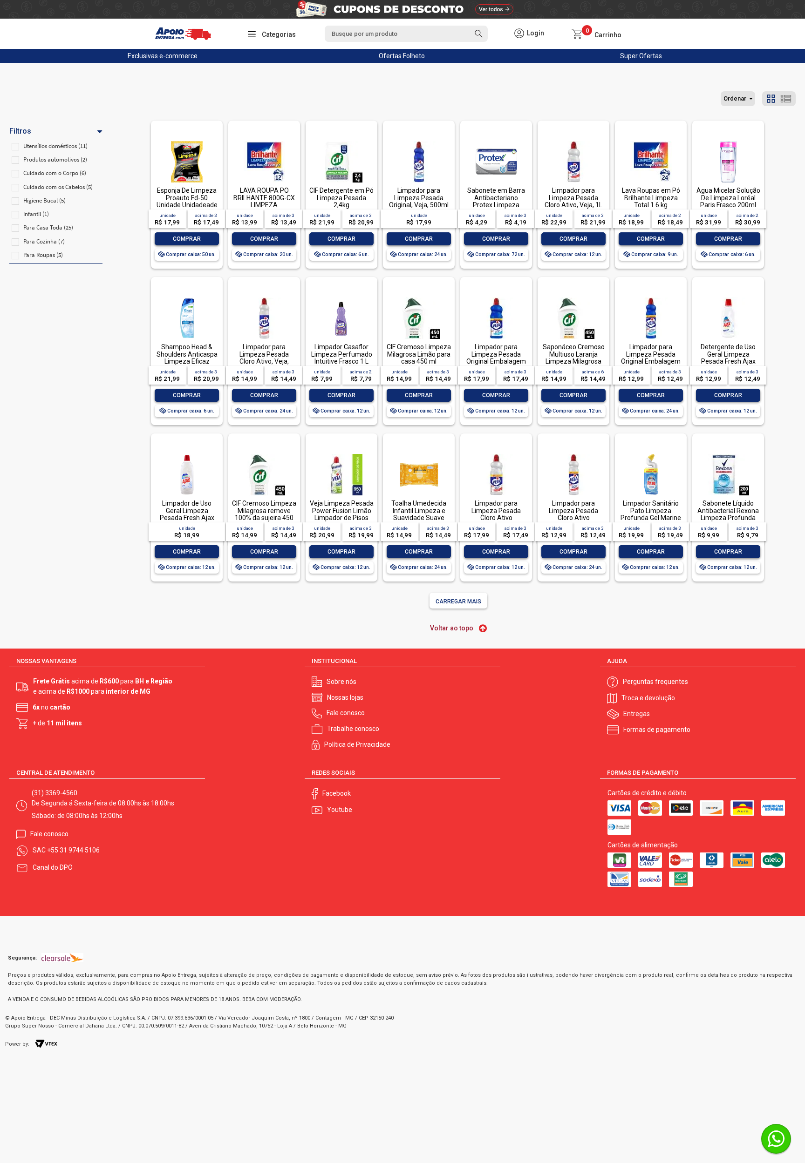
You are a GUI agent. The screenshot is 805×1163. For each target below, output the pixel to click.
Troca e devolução (648, 698)
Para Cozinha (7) (44, 241)
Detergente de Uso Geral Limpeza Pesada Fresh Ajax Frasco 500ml (728, 357)
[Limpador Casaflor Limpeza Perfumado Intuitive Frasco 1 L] (341, 298)
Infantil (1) (36, 214)
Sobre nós (341, 681)
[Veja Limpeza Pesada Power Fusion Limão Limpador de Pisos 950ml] (341, 454)
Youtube (339, 809)
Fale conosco (346, 713)
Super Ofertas (641, 56)
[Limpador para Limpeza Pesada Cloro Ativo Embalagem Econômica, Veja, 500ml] (573, 454)
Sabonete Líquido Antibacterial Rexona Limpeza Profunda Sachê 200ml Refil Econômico (728, 518)
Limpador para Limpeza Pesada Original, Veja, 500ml (419, 198)
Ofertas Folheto (402, 56)
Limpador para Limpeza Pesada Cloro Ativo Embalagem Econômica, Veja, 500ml (574, 521)
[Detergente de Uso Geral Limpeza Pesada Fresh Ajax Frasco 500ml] (728, 298)
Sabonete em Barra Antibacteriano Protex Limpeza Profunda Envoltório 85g (496, 205)
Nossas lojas (345, 697)
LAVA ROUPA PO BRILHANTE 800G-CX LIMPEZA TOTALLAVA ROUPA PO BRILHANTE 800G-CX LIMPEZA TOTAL (264, 208)
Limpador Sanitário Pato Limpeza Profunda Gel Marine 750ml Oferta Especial (651, 518)
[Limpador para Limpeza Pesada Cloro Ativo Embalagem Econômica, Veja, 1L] (496, 454)
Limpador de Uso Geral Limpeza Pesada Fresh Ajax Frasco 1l (187, 514)
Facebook (336, 793)
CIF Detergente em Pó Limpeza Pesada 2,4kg (341, 198)
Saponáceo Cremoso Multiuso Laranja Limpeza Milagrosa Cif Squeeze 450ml (574, 357)
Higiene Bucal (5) (44, 200)
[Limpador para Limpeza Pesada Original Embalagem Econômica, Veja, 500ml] (650, 298)
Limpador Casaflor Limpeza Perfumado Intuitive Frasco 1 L (341, 354)
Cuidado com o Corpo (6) (54, 173)
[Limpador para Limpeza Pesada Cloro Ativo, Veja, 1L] (573, 141)
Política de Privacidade (357, 744)
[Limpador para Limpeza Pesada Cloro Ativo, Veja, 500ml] (264, 298)
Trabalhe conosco (353, 728)
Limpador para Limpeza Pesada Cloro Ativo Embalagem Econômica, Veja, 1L (496, 518)
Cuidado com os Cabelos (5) (58, 187)
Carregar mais (458, 601)
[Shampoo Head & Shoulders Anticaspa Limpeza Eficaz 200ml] (186, 298)
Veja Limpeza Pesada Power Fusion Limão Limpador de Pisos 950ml (342, 514)
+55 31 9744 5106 (73, 850)
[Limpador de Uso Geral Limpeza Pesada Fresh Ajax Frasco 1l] (186, 454)
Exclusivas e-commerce (163, 56)
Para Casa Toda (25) (48, 227)
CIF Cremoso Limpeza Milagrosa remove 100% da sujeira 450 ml (264, 514)
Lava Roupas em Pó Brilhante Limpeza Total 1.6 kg (651, 198)
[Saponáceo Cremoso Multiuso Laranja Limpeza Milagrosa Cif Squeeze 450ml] (573, 298)
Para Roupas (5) (43, 255)
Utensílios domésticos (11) (55, 146)
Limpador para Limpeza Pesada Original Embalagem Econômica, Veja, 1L (496, 357)
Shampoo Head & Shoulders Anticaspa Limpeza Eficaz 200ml (187, 357)
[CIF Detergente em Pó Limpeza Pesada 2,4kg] (341, 141)
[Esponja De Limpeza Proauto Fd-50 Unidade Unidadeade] (186, 141)
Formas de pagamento (656, 729)
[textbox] (406, 34)
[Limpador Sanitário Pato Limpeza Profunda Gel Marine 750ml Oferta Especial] (650, 454)
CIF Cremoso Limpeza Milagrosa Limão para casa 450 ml (419, 354)
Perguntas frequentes (655, 681)
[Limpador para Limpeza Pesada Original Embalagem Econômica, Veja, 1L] (496, 298)
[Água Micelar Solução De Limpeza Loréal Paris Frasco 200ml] (728, 141)
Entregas (636, 713)
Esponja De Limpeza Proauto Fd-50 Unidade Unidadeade (187, 198)
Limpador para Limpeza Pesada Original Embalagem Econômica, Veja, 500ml (651, 361)
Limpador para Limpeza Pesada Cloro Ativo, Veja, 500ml (264, 357)
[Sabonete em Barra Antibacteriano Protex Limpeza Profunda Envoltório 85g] (496, 141)
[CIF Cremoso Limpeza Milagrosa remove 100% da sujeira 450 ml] (264, 454)
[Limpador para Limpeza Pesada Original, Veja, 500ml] (418, 141)
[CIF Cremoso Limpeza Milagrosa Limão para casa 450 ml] (418, 298)
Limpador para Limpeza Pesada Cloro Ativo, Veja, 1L (573, 198)
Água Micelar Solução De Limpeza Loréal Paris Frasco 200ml (728, 198)
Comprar (187, 239)
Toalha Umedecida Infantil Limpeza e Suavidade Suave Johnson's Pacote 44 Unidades (419, 518)
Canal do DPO (53, 867)
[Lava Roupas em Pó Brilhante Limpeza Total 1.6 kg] (650, 141)
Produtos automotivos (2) (55, 159)
